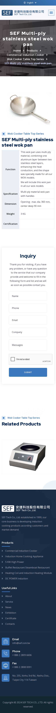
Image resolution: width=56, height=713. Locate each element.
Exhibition (10, 612)
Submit (28, 372)
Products (32, 50)
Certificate (10, 618)
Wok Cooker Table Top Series (25, 59)
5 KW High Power (14, 562)
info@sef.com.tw (21, 643)
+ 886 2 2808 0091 (22, 667)
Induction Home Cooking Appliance (24, 556)
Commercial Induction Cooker (25, 54)
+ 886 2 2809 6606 (22, 655)
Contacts (10, 623)
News (8, 607)
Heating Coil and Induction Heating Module (28, 573)
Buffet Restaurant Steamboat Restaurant (27, 567)
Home (17, 50)
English (29, 2)
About (8, 596)
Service (9, 601)
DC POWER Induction (16, 578)
